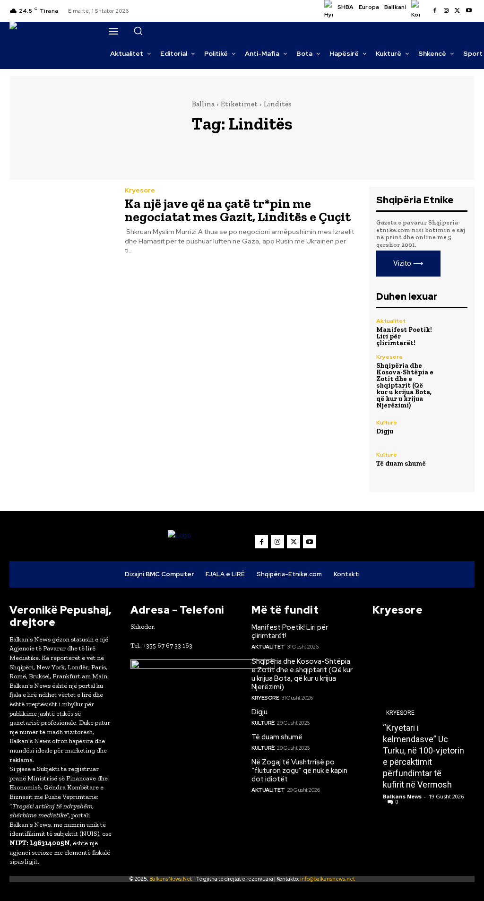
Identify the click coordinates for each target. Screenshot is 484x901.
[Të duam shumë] (453, 459)
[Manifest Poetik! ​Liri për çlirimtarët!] (453, 332)
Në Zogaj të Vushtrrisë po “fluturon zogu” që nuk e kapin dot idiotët (299, 770)
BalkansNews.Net (170, 878)
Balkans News (402, 796)
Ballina (203, 104)
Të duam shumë (401, 463)
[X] (457, 11)
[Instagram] (446, 11)
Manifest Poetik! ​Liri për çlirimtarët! (289, 632)
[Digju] (453, 427)
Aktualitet (391, 321)
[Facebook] (435, 11)
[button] (138, 30)
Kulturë (386, 422)
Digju (384, 431)
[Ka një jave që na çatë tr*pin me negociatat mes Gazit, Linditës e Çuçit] (61, 220)
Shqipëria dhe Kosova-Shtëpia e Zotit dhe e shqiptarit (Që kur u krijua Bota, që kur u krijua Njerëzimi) (404, 385)
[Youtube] (469, 11)
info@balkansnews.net (327, 878)
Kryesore (140, 190)
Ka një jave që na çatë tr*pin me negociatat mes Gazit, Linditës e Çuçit (238, 210)
